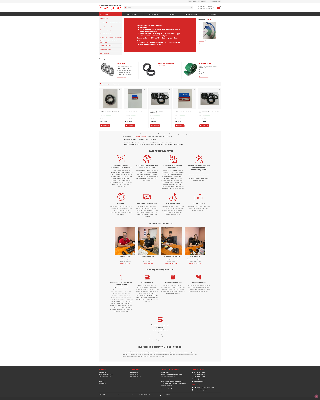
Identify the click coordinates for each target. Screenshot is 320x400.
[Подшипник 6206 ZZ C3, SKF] (185, 98)
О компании (133, 14)
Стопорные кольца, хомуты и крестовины (108, 41)
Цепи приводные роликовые (108, 29)
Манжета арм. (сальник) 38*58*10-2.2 (157, 111)
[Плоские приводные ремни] (209, 30)
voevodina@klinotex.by (171, 263)
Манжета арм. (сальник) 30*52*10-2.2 (209, 111)
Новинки (116, 84)
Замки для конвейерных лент (108, 26)
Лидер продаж (105, 84)
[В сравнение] (119, 93)
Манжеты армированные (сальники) (110, 22)
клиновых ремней (141, 136)
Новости (201, 41)
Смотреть (209, 19)
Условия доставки (135, 376)
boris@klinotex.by (125, 263)
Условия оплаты (135, 379)
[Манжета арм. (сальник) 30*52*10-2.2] (209, 98)
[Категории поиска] (125, 7)
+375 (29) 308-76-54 (199, 379)
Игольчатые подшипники (124, 66)
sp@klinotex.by (148, 263)
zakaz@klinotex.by (199, 381)
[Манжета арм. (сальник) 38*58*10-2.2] (160, 98)
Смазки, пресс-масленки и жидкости (111, 37)
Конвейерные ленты (106, 45)
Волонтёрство (134, 372)
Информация (135, 369)
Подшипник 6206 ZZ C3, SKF (183, 111)
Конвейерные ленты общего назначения (208, 66)
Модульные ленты (105, 49)
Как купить (154, 14)
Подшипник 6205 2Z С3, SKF (133, 111)
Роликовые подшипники (124, 70)
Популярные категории (170, 369)
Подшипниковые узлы (123, 68)
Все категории (121, 77)
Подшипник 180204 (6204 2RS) (109, 111)
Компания (102, 369)
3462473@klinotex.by (195, 263)
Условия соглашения (105, 376)
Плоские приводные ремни (208, 44)
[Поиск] (191, 7)
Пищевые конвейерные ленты (208, 70)
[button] (198, 36)
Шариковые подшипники (124, 72)
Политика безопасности (106, 374)
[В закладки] (119, 90)
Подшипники (104, 18)
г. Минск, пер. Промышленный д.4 (204, 387)
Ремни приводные (105, 33)
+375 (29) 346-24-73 (199, 376)
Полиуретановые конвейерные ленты (209, 72)
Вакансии (101, 379)
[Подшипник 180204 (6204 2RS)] (110, 98)
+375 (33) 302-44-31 (206, 8)
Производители (192, 14)
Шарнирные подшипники (124, 74)
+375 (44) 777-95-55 (206, 6)
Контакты (213, 14)
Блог (173, 14)
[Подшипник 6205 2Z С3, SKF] (135, 98)
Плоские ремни (104, 53)
